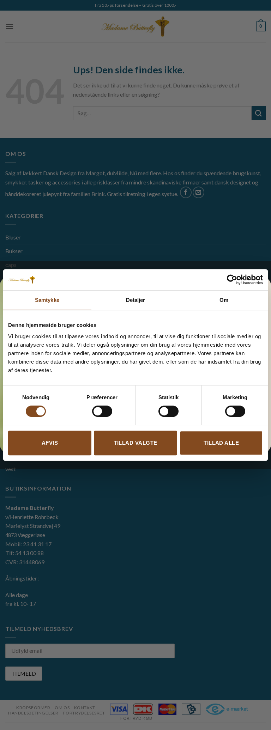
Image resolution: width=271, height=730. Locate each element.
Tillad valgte (135, 443)
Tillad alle (221, 443)
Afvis (50, 443)
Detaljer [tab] (135, 300)
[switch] (102, 411)
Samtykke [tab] (47, 300)
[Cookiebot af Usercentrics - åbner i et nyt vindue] (232, 279)
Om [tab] (223, 300)
